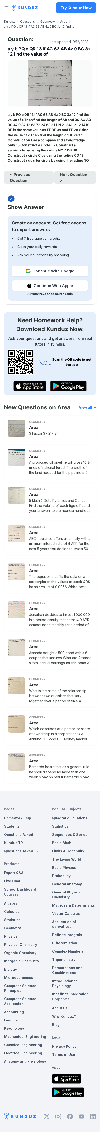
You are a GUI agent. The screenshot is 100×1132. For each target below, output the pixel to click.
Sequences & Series (69, 834)
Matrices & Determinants (73, 905)
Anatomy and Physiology (25, 1061)
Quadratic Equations (69, 818)
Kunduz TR (13, 843)
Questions (27, 21)
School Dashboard (20, 889)
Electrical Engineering (23, 1053)
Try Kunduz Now (76, 7)
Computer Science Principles (20, 988)
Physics (10, 936)
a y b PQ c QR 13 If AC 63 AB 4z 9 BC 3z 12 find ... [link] (39, 26)
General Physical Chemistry (67, 894)
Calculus (11, 911)
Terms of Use (63, 1054)
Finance (11, 1020)
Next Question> (73, 177)
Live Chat (12, 881)
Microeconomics (18, 977)
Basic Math (61, 843)
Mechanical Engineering (25, 1037)
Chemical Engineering (23, 1045)
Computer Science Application (20, 1001)
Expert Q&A (13, 873)
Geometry (47, 21)
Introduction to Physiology (65, 983)
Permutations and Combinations (67, 970)
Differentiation (64, 943)
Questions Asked (18, 834)
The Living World (66, 859)
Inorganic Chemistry (21, 961)
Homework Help (17, 818)
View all (85, 407)
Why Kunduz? (64, 1016)
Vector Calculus (66, 913)
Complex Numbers (68, 951)
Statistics (12, 920)
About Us (59, 1008)
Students (12, 826)
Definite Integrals (67, 935)
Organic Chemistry (20, 953)
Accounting (14, 1012)
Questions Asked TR (21, 851)
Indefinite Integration (70, 994)
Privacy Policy (64, 1046)
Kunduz (9, 21)
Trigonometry (63, 959)
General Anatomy (67, 884)
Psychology (14, 1028)
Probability (61, 876)
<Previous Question (20, 177)
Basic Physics (64, 867)
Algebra (10, 903)
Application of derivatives (64, 924)
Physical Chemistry (20, 944)
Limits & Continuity (68, 851)
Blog (56, 1024)
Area (63, 21)
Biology (10, 969)
